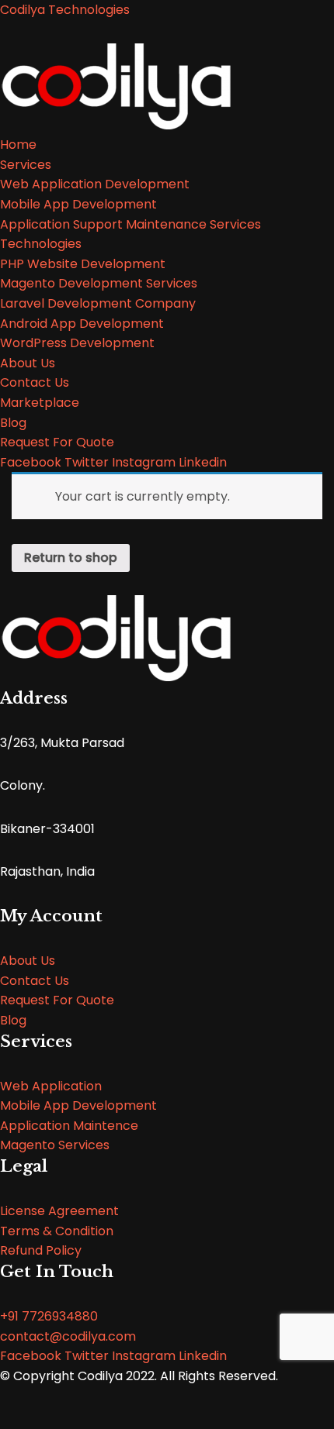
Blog (13, 423)
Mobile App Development (78, 204)
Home (18, 144)
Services (25, 165)
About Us (27, 363)
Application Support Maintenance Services (130, 224)
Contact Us (34, 382)
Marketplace (39, 402)
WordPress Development (77, 343)
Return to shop (70, 557)
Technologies (41, 244)
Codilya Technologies (65, 10)
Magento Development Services (98, 283)
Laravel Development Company (98, 303)
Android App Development (82, 323)
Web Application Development (95, 184)
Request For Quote (57, 442)
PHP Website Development (82, 264)
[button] (27, 960)
